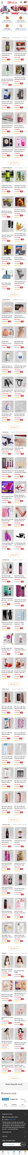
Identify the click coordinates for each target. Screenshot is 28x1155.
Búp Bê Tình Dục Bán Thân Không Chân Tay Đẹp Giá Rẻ (20, 1044)
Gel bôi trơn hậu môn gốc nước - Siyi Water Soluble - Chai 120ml (7, 600)
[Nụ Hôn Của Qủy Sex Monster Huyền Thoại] (8, 70)
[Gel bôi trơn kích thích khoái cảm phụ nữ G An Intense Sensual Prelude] (20, 591)
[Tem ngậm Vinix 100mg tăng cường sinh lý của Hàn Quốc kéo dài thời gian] (8, 928)
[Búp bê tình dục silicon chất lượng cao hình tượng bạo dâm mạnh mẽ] (20, 1010)
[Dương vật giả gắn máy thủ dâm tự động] (20, 463)
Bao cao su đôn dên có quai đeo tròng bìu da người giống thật (7, 758)
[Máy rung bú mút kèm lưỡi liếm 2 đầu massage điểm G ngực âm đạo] (8, 512)
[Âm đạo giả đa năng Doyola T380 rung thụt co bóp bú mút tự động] (8, 383)
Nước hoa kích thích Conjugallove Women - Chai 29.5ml (7, 888)
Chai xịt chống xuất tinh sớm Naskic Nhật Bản (20, 235)
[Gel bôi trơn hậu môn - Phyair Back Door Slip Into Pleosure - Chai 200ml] (8, 615)
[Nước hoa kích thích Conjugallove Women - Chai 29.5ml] (8, 880)
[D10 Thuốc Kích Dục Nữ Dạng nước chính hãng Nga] (20, 70)
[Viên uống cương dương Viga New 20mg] (8, 274)
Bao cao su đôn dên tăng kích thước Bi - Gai (19, 758)
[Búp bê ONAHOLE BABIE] (20, 962)
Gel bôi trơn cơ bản (17, 560)
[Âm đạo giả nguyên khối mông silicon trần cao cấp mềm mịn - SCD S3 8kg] (8, 308)
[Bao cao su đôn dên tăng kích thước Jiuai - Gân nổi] (8, 697)
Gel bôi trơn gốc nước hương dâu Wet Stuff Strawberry (7, 672)
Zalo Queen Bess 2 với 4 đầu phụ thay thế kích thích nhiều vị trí (8, 472)
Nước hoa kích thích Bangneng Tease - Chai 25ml (19, 151)
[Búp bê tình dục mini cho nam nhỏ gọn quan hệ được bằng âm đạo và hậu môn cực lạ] (20, 986)
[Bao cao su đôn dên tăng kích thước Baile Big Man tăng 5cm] (8, 797)
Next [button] (25, 1101)
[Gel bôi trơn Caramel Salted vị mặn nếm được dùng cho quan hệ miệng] (20, 663)
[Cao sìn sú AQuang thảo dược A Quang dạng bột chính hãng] (20, 202)
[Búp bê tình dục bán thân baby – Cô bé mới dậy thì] (8, 962)
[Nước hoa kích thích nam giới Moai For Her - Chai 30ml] (8, 856)
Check (23, 1144)
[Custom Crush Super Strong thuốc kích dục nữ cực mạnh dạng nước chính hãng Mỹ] (8, 94)
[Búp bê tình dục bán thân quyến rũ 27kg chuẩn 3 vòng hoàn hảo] (8, 986)
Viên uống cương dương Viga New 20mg (6, 284)
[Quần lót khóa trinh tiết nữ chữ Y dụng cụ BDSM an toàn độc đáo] (20, 383)
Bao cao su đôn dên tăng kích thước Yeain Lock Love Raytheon (20, 708)
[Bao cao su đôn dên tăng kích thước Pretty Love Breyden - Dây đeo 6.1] (20, 797)
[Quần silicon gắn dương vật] (20, 441)
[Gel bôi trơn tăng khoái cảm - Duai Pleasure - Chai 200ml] (20, 615)
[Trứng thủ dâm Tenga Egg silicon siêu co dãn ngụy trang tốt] (20, 357)
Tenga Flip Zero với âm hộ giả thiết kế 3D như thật (7, 367)
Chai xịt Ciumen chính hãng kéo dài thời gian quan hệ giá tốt (7, 236)
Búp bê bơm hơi (14, 953)
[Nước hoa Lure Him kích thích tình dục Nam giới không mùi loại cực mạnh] (20, 856)
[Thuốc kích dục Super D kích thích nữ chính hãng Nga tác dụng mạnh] (8, 142)
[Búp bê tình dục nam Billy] (8, 1010)
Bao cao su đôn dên (17, 689)
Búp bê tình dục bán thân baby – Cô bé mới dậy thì (7, 971)
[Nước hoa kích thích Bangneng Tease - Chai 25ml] (20, 142)
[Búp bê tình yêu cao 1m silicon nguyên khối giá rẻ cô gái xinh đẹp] (8, 1034)
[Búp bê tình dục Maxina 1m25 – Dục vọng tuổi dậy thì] (20, 1058)
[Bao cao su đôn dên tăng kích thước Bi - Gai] (20, 749)
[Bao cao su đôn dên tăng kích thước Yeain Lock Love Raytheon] (20, 697)
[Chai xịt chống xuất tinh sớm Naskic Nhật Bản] (20, 226)
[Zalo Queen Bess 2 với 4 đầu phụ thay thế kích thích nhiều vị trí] (8, 463)
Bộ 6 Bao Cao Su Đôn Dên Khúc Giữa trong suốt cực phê (20, 782)
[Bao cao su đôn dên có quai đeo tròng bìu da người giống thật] (8, 749)
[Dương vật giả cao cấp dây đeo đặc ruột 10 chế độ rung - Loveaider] (20, 487)
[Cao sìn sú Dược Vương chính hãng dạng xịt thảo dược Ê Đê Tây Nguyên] (8, 250)
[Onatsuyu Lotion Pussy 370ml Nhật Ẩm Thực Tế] (20, 639)
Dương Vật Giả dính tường (18, 432)
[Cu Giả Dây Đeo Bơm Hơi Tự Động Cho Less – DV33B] (20, 536)
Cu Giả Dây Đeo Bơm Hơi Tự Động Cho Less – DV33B (20, 544)
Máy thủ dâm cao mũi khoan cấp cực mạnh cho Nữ (7, 449)
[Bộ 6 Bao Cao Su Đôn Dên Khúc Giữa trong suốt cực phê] (20, 773)
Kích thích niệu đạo (18, 299)
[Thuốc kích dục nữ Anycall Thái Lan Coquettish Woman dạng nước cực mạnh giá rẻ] (20, 94)
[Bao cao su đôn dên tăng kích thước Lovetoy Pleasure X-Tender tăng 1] (8, 723)
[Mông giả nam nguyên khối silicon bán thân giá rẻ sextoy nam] (20, 308)
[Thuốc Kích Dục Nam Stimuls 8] (20, 833)
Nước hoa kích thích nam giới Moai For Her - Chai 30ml (7, 864)
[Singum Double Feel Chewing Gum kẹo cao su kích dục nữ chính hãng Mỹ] (8, 118)
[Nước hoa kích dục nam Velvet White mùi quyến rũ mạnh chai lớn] (20, 928)
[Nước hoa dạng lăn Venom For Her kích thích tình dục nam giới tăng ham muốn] (8, 904)
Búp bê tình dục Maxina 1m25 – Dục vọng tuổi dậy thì (19, 1066)
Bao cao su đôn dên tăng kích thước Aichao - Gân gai (7, 782)
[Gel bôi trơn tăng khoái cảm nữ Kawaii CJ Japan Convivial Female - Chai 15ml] (8, 568)
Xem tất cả (13, 163)
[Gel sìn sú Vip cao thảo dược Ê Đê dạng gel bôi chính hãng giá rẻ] (8, 202)
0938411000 (23, 28)
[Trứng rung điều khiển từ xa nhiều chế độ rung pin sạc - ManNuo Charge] (8, 536)
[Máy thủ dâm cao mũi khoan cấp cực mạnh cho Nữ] (8, 441)
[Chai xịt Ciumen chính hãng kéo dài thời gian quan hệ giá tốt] (8, 226)
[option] (14, 10)
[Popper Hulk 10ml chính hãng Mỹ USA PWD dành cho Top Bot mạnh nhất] (8, 176)
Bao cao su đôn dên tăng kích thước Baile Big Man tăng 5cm (7, 808)
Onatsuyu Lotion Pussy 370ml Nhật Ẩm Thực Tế (20, 650)
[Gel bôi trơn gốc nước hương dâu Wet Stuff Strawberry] (8, 663)
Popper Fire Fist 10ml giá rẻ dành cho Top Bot (20, 187)
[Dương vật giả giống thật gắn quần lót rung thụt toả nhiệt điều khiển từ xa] (20, 512)
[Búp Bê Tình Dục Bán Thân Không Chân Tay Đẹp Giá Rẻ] (20, 1034)
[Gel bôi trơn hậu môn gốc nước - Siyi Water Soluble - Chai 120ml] (8, 591)
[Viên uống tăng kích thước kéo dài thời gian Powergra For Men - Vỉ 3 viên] (20, 274)
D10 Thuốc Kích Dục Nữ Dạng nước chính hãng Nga (19, 79)
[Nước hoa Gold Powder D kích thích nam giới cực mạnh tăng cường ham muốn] (20, 904)
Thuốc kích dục (16, 37)
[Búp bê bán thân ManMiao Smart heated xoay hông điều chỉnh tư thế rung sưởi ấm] (20, 332)
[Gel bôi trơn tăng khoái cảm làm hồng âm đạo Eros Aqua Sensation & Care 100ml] (20, 568)
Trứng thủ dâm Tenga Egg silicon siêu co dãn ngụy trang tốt (20, 367)
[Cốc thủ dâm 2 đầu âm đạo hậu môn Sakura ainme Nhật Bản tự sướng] (8, 407)
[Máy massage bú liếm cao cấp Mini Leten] (8, 487)
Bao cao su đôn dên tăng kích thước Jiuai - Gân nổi (7, 708)
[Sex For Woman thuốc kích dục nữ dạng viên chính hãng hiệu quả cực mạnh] (20, 118)
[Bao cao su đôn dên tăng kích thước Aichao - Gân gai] (8, 773)
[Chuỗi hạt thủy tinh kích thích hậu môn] (20, 407)
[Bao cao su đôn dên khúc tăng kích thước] (20, 723)
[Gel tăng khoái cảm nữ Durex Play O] (8, 639)
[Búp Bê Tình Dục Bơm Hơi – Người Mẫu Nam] (8, 1058)
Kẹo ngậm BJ (19, 168)
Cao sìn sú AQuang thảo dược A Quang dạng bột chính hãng (20, 211)
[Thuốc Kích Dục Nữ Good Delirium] (8, 46)
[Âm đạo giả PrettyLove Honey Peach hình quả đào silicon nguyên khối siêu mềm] (8, 332)
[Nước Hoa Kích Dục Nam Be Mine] (8, 833)
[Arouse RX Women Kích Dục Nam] (20, 880)
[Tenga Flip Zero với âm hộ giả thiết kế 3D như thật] (8, 357)
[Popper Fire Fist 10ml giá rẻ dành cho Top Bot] (20, 176)
